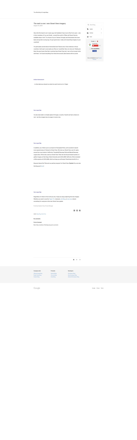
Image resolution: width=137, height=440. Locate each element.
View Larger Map (37, 110)
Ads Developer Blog (72, 275)
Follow (95, 51)
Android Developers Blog (73, 276)
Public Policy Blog (37, 275)
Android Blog (54, 273)
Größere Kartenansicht (39, 79)
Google (93, 288)
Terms (102, 288)
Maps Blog (39, 213)
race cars (69, 199)
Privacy (98, 288)
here (42, 166)
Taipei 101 (52, 199)
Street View (43, 213)
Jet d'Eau (62, 199)
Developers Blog (71, 273)
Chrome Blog (54, 275)
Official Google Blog (38, 273)
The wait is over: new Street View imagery (50, 24)
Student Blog (36, 276)
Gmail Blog (53, 276)
